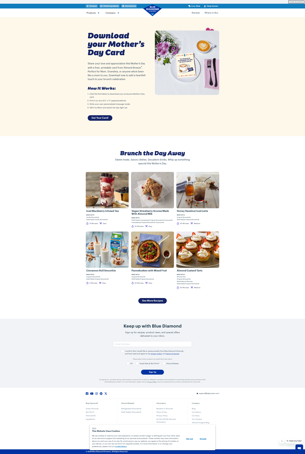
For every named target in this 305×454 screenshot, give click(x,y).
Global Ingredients (111, 6)
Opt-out (189, 439)
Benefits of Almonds (164, 409)
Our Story (196, 416)
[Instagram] (96, 393)
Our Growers (197, 419)
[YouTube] (91, 393)
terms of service (172, 354)
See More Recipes (152, 301)
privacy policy (156, 354)
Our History (196, 412)
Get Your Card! (100, 118)
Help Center (212, 6)
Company (111, 12)
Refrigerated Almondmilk (131, 409)
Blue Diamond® (92, 403)
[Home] (152, 10)
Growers (94, 6)
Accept (203, 439)
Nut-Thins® (90, 412)
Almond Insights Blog (200, 423)
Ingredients (90, 419)
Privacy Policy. (152, 382)
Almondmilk (91, 416)
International (130, 6)
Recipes (196, 12)
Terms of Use (161, 412)
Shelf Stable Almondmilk (131, 412)
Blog (194, 409)
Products (91, 12)
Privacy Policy (162, 416)
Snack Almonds (92, 409)
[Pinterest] (101, 393)
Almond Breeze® (127, 403)
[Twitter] (105, 393)
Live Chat (195, 6)
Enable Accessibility (296, 2)
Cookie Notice (121, 446)
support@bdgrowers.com (209, 393)
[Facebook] (87, 393)
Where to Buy (211, 12)
